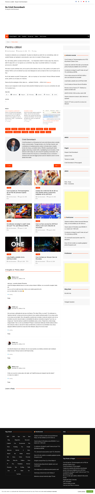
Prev (9, 165)
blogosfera (17, 440)
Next (56, 165)
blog (9, 440)
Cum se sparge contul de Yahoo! (51, 120)
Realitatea (20, 463)
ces (15, 443)
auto (24, 436)
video (21, 470)
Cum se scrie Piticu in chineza (71, 485)
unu (32, 132)
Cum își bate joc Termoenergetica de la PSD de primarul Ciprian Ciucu (18, 192)
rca (13, 463)
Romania (9, 132)
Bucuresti (27, 440)
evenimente (22, 443)
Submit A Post (68, 155)
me (33, 129)
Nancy (14, 366)
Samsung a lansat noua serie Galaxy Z (44, 472)
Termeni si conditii (9, 1)
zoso (49, 132)
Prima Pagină (13, 36)
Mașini (8, 453)
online (20, 457)
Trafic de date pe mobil (69, 483)
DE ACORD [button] (89, 491)
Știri (19, 36)
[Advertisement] (47, 21)
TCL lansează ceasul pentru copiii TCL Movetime (47, 451)
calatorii (9, 443)
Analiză (24, 36)
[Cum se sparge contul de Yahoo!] (51, 115)
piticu (8, 460)
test (16, 467)
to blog (34, 51)
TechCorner (69, 217)
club (8, 129)
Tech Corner (43, 36)
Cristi (13, 307)
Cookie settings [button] (81, 491)
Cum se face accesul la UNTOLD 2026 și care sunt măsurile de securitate (47, 225)
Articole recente (71, 55)
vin (43, 132)
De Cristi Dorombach (15, 7)
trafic (28, 467)
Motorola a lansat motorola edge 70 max (44, 476)
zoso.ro (49, 82)
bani (29, 436)
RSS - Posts (68, 182)
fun (22, 446)
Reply (8, 298)
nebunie (40, 129)
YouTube (18, 474)
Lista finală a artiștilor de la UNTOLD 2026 (76, 81)
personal (28, 457)
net (8, 457)
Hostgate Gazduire (69, 302)
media (21, 453)
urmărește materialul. (52, 491)
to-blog (25, 132)
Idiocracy (9, 450)
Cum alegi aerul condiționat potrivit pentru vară (46, 469)
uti (37, 132)
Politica (22, 460)
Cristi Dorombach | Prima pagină (73, 162)
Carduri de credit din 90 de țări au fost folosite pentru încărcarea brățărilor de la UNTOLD (47, 192)
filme (8, 446)
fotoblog (15, 446)
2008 (13, 436)
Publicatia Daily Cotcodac (70, 479)
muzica (28, 453)
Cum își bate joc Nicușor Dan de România (76, 84)
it (28, 129)
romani (53, 129)
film (29, 443)
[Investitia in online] (33, 116)
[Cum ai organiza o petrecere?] (14, 116)
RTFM (64, 477)
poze (29, 460)
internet (17, 450)
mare (28, 450)
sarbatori (17, 132)
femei (14, 129)
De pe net (30, 36)
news (13, 457)
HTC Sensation (67, 481)
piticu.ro (15, 460)
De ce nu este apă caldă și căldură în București (75, 475)
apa (19, 436)
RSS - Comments (69, 183)
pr (46, 129)
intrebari (22, 129)
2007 (8, 436)
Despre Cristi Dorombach (21, 1)
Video (36, 36)
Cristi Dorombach (11, 51)
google (28, 446)
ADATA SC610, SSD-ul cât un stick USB (75, 93)
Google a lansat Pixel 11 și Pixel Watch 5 (45, 460)
